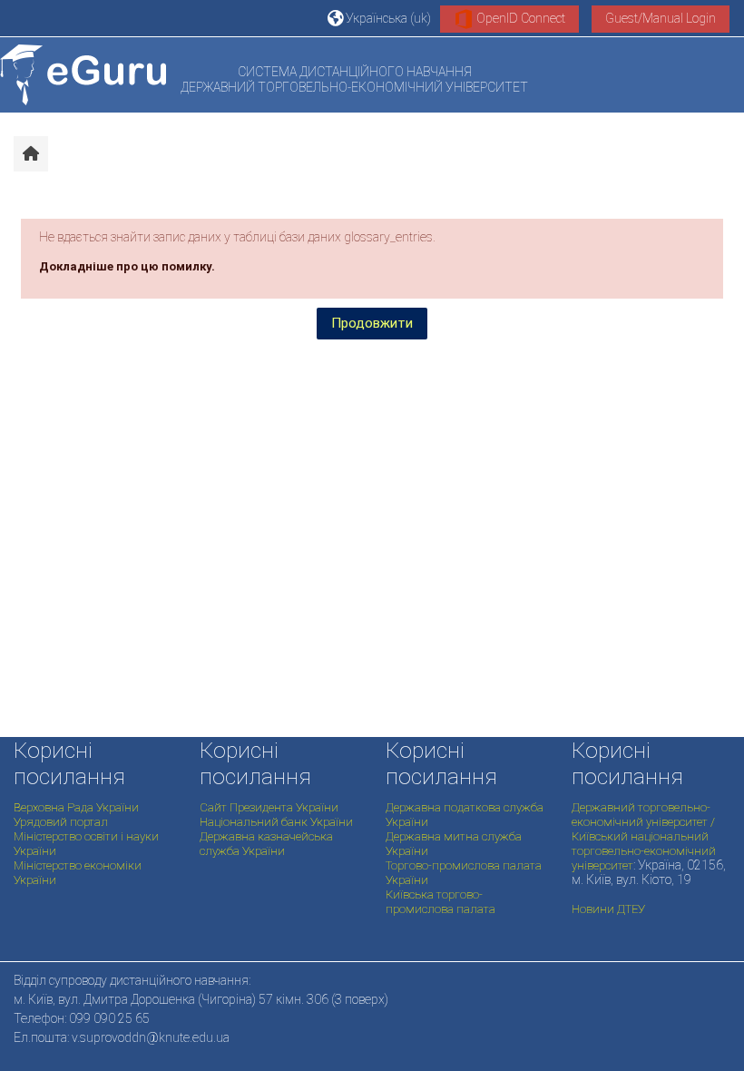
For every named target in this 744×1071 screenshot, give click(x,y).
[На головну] (83, 74)
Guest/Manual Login (660, 18)
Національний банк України (276, 822)
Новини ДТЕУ (608, 909)
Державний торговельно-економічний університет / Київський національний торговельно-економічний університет (644, 836)
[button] (379, 18)
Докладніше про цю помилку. (127, 266)
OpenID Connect (519, 18)
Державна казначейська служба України (266, 844)
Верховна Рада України (76, 807)
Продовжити (372, 323)
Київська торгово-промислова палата (440, 902)
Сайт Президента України (269, 807)
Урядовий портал (61, 822)
